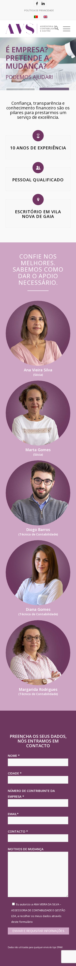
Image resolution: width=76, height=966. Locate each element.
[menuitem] (39, 10)
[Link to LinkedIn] (43, 3)
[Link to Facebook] (37, 3)
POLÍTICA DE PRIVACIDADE (39, 10)
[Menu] (64, 28)
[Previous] (3, 63)
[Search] (54, 28)
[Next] (72, 63)
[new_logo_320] (31, 28)
